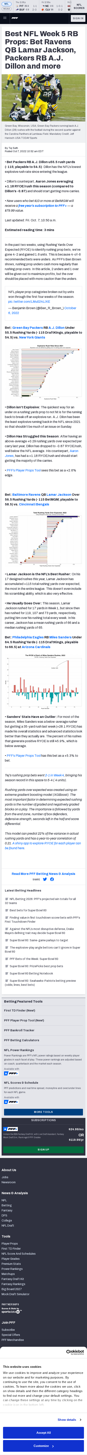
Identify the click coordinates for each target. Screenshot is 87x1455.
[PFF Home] (15, 18)
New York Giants (32, 337)
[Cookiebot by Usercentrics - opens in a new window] (66, 1352)
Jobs (5, 1177)
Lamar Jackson (59, 494)
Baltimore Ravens (26, 494)
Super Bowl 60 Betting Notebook (31, 973)
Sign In (78, 18)
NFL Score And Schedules (19, 1253)
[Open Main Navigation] (5, 18)
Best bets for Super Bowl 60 (28, 910)
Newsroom (9, 1182)
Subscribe (8, 1329)
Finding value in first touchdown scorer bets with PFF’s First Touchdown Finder (42, 919)
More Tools (43, 1112)
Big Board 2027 (12, 1289)
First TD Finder (11, 1248)
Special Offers (11, 1334)
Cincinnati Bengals (34, 504)
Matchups (8, 1274)
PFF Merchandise (13, 1339)
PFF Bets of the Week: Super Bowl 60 (34, 958)
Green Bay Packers (27, 327)
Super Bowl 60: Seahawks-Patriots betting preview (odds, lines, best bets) (40, 982)
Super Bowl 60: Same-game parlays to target (39, 940)
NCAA (6, 9)
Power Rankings (12, 1268)
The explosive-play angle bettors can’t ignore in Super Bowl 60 (42, 949)
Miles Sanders (60, 637)
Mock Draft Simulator (15, 1294)
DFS (4, 1215)
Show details (67, 1419)
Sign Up (43, 1149)
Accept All (43, 1432)
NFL (6, 4)
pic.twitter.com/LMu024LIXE (29, 301)
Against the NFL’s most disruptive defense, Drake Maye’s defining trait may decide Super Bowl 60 (39, 931)
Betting (7, 1205)
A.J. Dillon (57, 327)
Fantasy (7, 1210)
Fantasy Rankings (13, 1284)
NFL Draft (8, 1225)
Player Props (10, 1243)
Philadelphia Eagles (28, 637)
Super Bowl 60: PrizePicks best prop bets (36, 966)
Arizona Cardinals (36, 647)
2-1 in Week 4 (54, 775)
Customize (41, 1446)
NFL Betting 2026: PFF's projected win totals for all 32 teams (40, 901)
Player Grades (11, 1258)
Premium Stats (11, 1263)
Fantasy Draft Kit (13, 1279)
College (7, 1220)
